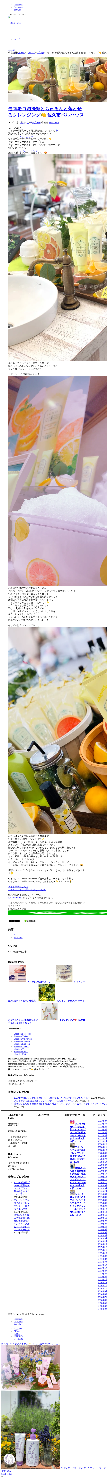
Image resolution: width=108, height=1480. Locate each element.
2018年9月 (103, 1221)
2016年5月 (103, 1303)
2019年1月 (103, 1209)
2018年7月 (103, 1226)
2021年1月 (103, 1141)
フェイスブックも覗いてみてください (27, 889)
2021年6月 (103, 1126)
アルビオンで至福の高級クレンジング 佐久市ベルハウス (44, 1101)
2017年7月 (103, 1262)
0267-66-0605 (14, 897)
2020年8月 (103, 1156)
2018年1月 (103, 1244)
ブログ (11, 49)
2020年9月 (103, 1153)
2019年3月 (103, 1203)
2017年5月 (103, 1268)
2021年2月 (103, 1138)
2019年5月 (103, 1197)
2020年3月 (103, 1168)
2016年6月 (103, 1300)
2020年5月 (103, 1162)
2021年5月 (103, 1129)
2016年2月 (103, 1309)
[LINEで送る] (30, 921)
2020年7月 (103, 1159)
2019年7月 (103, 1191)
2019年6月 (103, 1194)
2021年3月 (103, 1135)
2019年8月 (103, 1188)
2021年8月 (103, 1121)
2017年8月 (103, 1259)
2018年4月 (103, 1235)
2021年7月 (103, 1123)
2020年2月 (103, 1171)
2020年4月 (103, 1165)
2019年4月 (103, 1200)
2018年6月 (103, 1229)
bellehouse (54, 122)
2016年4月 (103, 1306)
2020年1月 (103, 1173)
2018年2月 (103, 1241)
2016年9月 (103, 1291)
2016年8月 (103, 1294)
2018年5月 (103, 1232)
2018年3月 (103, 1238)
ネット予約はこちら (18, 886)
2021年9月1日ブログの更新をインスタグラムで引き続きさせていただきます (52, 1098)
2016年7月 (103, 1297)
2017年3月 (103, 1273)
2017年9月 (103, 1256)
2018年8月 (103, 1223)
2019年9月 (103, 1185)
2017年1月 (103, 1279)
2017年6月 (103, 1265)
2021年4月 (103, 1132)
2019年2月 (103, 1206)
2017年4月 (103, 1271)
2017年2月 (103, 1276)
